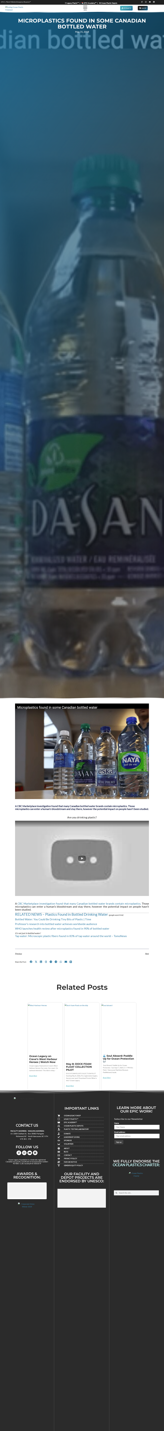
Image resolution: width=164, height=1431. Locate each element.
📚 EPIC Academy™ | (89, 3)
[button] (85, 7)
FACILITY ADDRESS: (18, 1131)
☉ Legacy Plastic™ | (73, 3)
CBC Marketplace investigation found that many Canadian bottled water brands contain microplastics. (79, 903)
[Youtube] (150, 2)
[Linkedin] (154, 2)
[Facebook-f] (141, 2)
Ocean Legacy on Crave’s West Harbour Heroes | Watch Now (43, 1059)
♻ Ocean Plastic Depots (107, 3)
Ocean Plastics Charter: (136, 1165)
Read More (33, 1076)
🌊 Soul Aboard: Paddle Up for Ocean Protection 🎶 (118, 1058)
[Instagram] (145, 2)
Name (116, 1123)
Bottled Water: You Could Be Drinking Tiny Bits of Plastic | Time (53, 919)
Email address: (119, 1132)
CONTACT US (27, 1125)
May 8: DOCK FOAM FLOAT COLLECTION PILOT (79, 1066)
